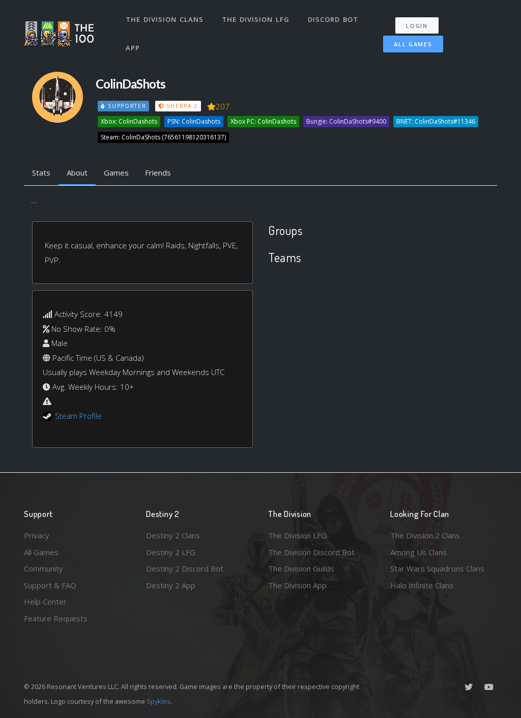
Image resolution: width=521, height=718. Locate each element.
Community (43, 568)
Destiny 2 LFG (170, 552)
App (133, 47)
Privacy (36, 535)
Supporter (125, 105)
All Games (413, 44)
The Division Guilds (301, 568)
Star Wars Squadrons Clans (437, 568)
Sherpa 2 (181, 105)
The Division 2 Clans (425, 535)
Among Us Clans (418, 552)
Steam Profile (78, 416)
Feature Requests (56, 618)
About (77, 172)
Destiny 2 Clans (173, 535)
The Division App (297, 585)
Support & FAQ (50, 585)
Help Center (45, 601)
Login (417, 26)
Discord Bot (333, 19)
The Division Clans (165, 19)
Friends (158, 172)
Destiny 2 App (170, 585)
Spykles (158, 701)
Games (116, 172)
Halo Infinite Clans (421, 585)
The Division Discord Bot (311, 552)
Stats (41, 172)
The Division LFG (256, 19)
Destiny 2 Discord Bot (184, 568)
